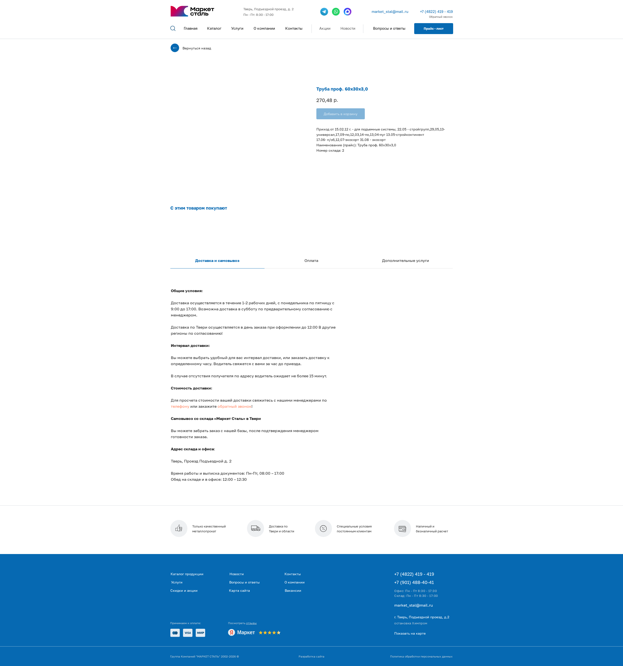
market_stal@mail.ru (390, 11)
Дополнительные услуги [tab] (405, 260)
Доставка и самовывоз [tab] (217, 260)
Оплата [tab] (311, 260)
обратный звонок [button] (234, 406)
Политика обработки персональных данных (421, 656)
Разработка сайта (311, 656)
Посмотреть (242, 623)
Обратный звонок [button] (441, 16)
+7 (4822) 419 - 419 (436, 11)
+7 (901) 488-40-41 (414, 582)
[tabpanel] (311, 394)
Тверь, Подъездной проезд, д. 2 (268, 9)
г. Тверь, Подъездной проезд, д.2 (421, 617)
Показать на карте (410, 633)
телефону (180, 406)
